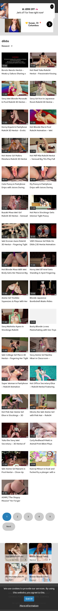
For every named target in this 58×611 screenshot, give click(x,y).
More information (29, 606)
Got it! (29, 599)
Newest (6, 46)
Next (8, 526)
